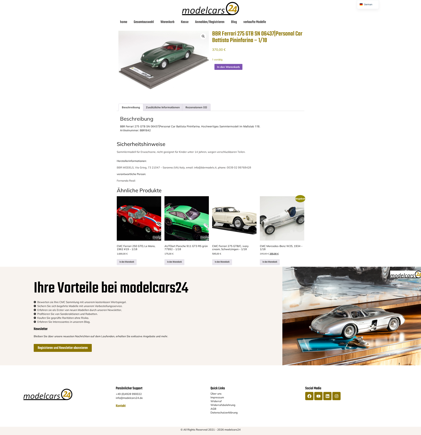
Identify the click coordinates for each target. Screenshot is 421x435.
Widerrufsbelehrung (222, 405)
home (123, 22)
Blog (234, 22)
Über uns (216, 393)
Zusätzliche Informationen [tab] (163, 107)
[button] (203, 36)
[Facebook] (309, 396)
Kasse (184, 22)
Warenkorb (167, 22)
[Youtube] (318, 396)
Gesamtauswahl (144, 22)
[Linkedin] (327, 396)
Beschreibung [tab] (131, 107)
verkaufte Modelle (254, 22)
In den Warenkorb (228, 67)
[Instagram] (336, 396)
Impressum (217, 397)
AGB (213, 408)
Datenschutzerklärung (224, 412)
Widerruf (216, 401)
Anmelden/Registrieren (209, 22)
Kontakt (121, 406)
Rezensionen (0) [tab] (196, 107)
